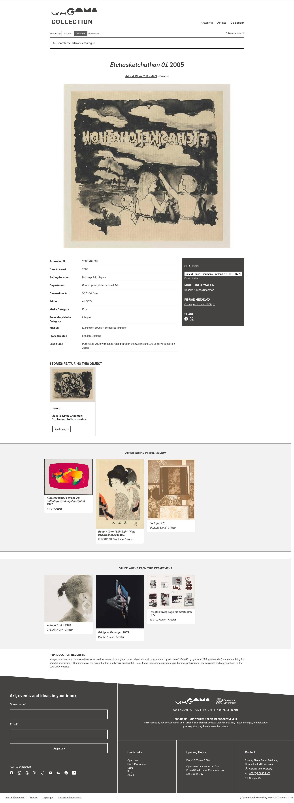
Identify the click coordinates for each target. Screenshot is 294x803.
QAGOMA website (137, 764)
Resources (94, 33)
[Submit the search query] (51, 43)
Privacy (34, 797)
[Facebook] (186, 319)
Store (130, 767)
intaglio (86, 317)
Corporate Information (69, 797)
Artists (221, 22)
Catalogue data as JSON (198, 304)
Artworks (207, 22)
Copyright (48, 797)
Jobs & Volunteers (14, 797)
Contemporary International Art (100, 285)
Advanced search (235, 32)
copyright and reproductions (220, 662)
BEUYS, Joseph (157, 619)
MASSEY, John (106, 636)
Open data (132, 760)
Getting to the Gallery (260, 768)
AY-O (49, 508)
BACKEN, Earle (157, 527)
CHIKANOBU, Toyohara (110, 539)
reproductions (168, 662)
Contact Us (255, 777)
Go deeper (237, 22)
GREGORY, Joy (55, 629)
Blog (129, 771)
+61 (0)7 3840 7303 (259, 773)
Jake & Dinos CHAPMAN (141, 76)
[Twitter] (192, 319)
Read (61, 429)
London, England (91, 335)
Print (85, 309)
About (130, 775)
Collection (72, 21)
